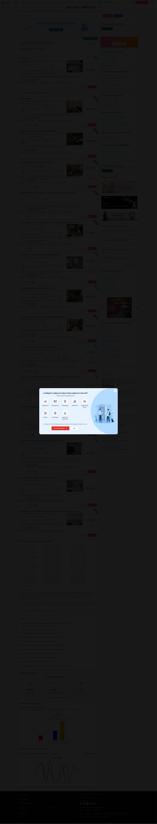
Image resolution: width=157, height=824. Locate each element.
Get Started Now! (59, 428)
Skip (74, 428)
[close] (115, 390)
